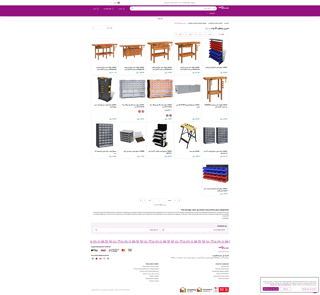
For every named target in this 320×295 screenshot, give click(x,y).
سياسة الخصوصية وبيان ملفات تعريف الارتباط (280, 284)
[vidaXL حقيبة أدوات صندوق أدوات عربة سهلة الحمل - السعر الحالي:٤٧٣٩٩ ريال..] (104, 89)
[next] (144, 200)
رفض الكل (285, 289)
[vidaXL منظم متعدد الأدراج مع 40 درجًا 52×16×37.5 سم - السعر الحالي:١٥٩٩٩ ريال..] (132, 89)
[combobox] (173, 8)
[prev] (175, 200)
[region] (289, 284)
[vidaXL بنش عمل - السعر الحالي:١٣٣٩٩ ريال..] (187, 135)
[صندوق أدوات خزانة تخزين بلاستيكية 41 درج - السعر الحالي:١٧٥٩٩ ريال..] (104, 135)
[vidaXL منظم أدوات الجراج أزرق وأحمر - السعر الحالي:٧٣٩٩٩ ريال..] (215, 52)
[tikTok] (96, 258)
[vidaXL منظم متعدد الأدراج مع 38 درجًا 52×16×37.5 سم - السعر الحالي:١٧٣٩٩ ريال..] (160, 89)
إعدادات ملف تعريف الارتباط (151, 274)
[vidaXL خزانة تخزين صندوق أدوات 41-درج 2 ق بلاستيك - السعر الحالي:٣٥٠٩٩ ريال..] (215, 135)
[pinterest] (100, 258)
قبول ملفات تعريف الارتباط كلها (271, 289)
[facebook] (108, 258)
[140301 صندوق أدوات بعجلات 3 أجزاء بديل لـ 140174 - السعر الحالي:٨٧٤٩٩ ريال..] (160, 135)
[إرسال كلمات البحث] (132, 8)
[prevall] (179, 200)
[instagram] (104, 258)
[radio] (170, 115)
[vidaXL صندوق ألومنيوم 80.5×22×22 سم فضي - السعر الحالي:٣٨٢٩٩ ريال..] (187, 89)
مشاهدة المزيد (225, 218)
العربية (115, 3)
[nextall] (140, 200)
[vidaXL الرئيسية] (223, 7)
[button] (177, 3)
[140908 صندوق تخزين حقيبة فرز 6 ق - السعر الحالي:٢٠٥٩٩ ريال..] (132, 135)
